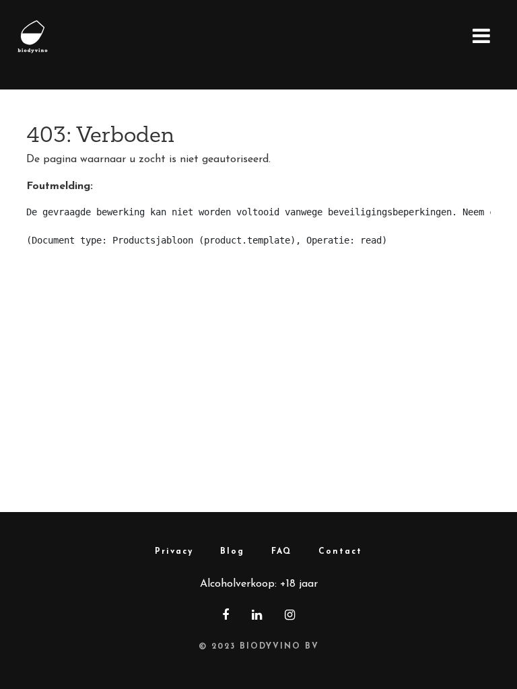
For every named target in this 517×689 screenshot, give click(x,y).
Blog (232, 552)
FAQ (281, 552)
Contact (340, 552)
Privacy (174, 552)
